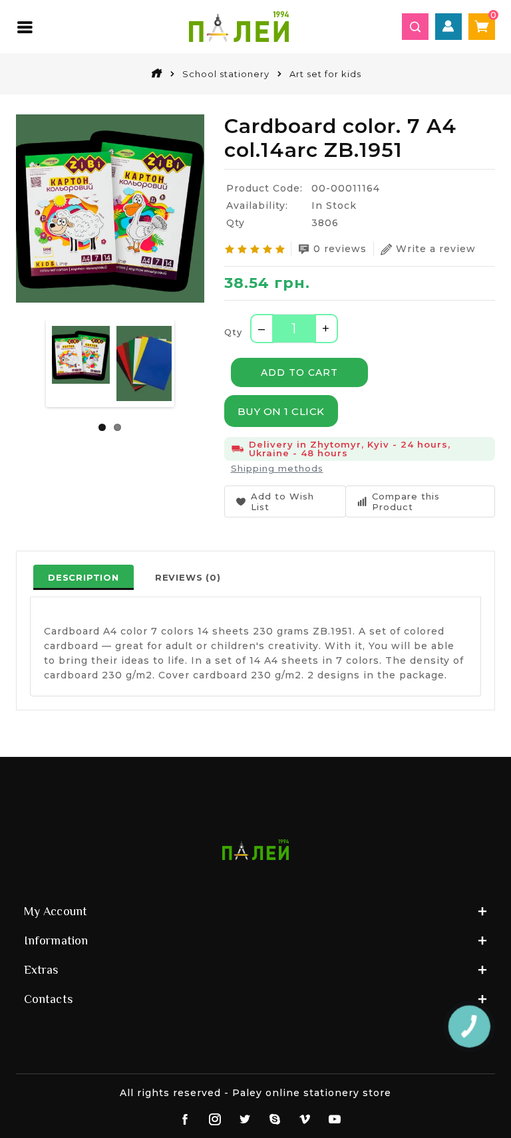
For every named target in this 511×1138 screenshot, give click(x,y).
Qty (233, 332)
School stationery (225, 74)
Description (83, 577)
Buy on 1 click (281, 411)
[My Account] (448, 26)
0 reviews (340, 249)
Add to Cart (299, 372)
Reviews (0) (188, 577)
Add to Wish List (282, 501)
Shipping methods (277, 468)
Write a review (436, 249)
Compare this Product (406, 501)
